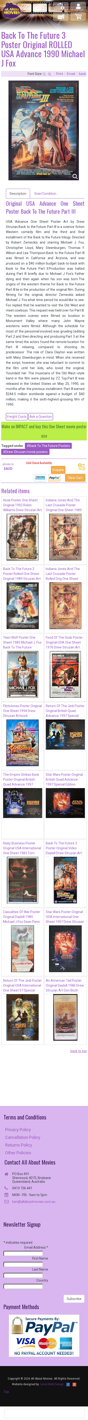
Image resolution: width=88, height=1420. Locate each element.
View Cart (75, 478)
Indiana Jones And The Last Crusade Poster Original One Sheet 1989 (64, 505)
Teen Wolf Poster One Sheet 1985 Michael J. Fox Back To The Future (22, 642)
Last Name (40, 1269)
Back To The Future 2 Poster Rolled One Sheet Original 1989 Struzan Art (22, 574)
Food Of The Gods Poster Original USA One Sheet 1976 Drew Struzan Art (64, 642)
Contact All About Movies (29, 1162)
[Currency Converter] (81, 467)
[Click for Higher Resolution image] (43, 130)
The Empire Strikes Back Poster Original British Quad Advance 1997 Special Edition (21, 780)
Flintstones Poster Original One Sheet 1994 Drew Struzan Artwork (22, 711)
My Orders (61, 4)
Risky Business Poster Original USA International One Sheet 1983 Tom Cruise (22, 849)
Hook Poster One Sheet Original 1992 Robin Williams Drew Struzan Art (22, 505)
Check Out (61, 14)
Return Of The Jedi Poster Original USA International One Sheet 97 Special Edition (22, 986)
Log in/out (78, 4)
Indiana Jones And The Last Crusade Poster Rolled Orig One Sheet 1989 (63, 574)
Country (42, 1280)
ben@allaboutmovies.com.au (33, 1202)
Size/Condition (45, 193)
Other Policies (18, 1152)
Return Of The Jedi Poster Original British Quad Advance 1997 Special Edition (65, 711)
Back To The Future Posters (49, 446)
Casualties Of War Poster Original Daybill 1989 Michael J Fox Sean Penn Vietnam (21, 917)
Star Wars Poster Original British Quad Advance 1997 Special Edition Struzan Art (64, 780)
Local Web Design (52, 1384)
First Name (40, 1258)
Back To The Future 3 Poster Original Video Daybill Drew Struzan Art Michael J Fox (64, 849)
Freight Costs (17, 416)
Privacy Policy (18, 1129)
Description (18, 193)
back (82, 74)
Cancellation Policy (22, 1137)
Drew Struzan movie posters (26, 452)
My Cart (78, 14)
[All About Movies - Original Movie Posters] (11, 10)
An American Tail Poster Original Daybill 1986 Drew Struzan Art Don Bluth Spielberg (65, 986)
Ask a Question (41, 416)
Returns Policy (18, 1145)
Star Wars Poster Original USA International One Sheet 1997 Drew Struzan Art (65, 917)
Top (6, 1392)
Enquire (58, 470)
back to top (78, 1051)
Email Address (36, 1247)
